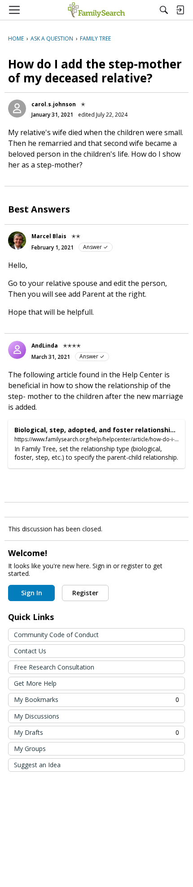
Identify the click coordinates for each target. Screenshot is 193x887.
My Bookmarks (96, 699)
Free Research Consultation (54, 667)
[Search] (164, 10)
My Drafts (96, 732)
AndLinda (44, 345)
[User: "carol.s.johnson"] (17, 109)
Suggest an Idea (37, 764)
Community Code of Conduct (56, 634)
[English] (96, 10)
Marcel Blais (48, 236)
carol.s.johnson (53, 104)
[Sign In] (180, 10)
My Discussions (36, 716)
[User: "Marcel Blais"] (17, 240)
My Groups (30, 748)
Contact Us (30, 651)
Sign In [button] (31, 592)
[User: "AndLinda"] (17, 350)
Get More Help (35, 683)
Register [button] (85, 592)
